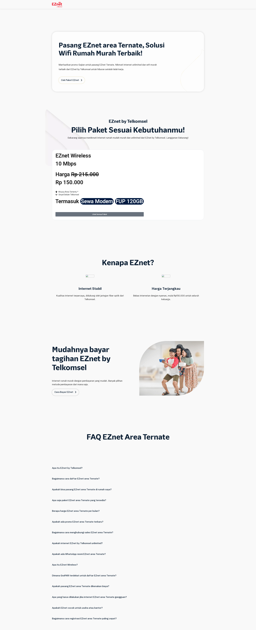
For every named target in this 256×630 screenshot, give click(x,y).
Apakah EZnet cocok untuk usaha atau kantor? (77, 608)
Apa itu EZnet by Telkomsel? (67, 468)
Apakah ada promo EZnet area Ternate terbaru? (77, 521)
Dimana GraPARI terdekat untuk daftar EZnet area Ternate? (84, 575)
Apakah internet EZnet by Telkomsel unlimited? (77, 543)
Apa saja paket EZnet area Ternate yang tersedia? (79, 500)
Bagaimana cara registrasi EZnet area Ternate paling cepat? (84, 618)
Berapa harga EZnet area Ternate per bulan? (76, 511)
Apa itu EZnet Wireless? (65, 564)
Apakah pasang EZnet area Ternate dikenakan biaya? (80, 586)
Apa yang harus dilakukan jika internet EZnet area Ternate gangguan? (89, 597)
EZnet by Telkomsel (128, 121)
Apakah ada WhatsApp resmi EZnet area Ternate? (79, 554)
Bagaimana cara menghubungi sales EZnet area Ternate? (82, 532)
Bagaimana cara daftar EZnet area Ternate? (76, 478)
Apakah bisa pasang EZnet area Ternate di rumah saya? (82, 489)
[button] (128, 464)
